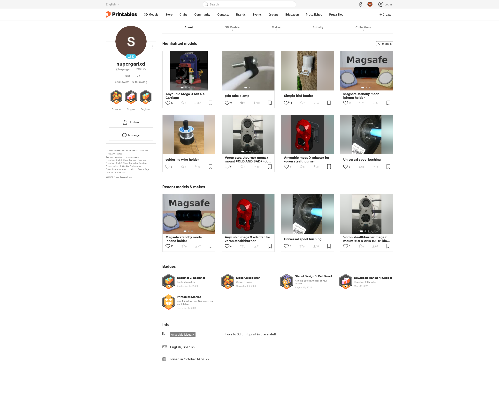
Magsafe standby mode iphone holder (361, 95)
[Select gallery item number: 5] (195, 88)
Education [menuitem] (292, 14)
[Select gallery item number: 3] (189, 88)
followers (122, 81)
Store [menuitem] (169, 14)
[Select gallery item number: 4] (192, 88)
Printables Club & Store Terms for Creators (126, 163)
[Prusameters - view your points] (369, 4)
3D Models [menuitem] (151, 14)
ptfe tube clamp (237, 95)
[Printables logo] (121, 14)
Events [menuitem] (257, 14)
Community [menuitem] (202, 14)
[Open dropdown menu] (152, 45)
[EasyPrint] (361, 4)
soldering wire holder (182, 159)
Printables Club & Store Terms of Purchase (126, 160)
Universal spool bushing (362, 159)
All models (385, 43)
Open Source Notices (116, 169)
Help (132, 169)
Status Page (143, 169)
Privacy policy (112, 166)
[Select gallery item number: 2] (186, 88)
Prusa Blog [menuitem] (336, 14)
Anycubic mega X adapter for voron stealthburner (306, 159)
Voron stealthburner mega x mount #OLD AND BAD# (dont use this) (248, 159)
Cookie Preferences (131, 166)
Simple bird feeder (298, 95)
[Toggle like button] (167, 103)
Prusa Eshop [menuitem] (314, 14)
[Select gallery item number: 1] (182, 88)
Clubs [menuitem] (183, 14)
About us (121, 172)
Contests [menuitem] (223, 14)
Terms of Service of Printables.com (122, 156)
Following (139, 81)
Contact (109, 172)
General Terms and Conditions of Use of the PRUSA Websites (127, 152)
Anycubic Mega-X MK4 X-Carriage (185, 95)
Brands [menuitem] (241, 14)
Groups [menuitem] (273, 14)
